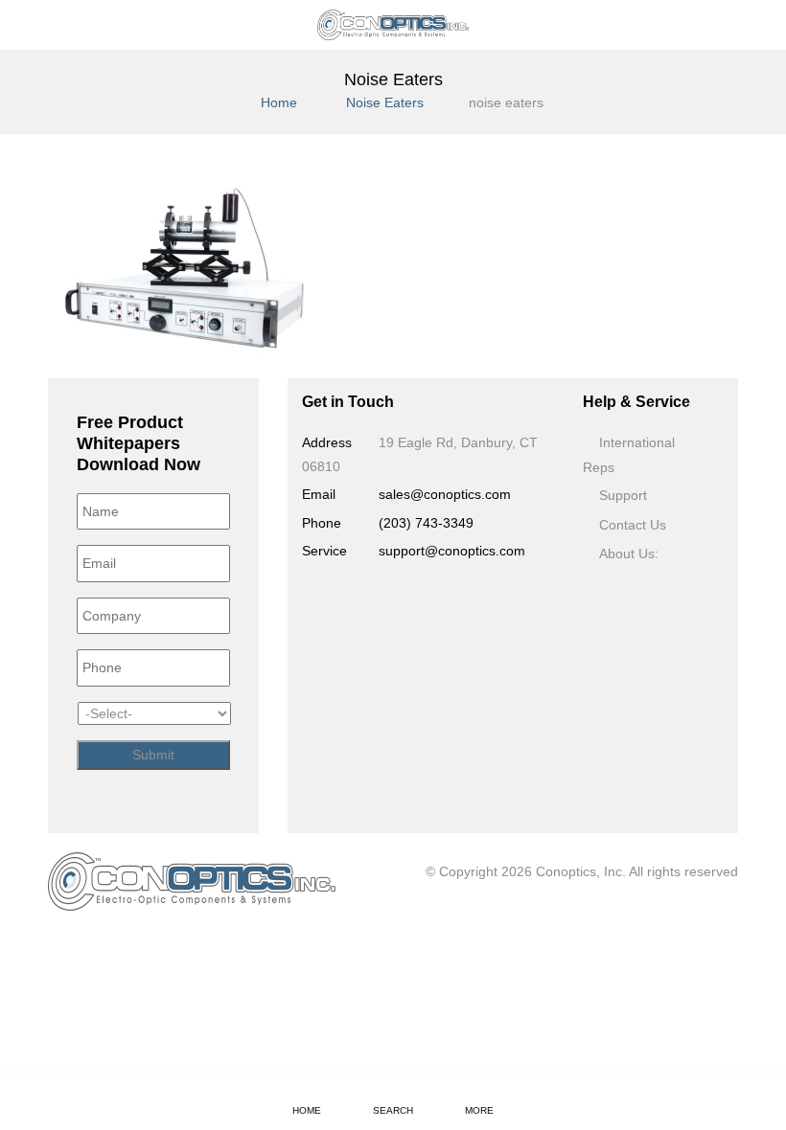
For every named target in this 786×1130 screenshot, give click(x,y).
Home (279, 102)
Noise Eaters (385, 102)
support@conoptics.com (452, 550)
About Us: (629, 553)
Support (623, 495)
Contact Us (632, 524)
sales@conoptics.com (445, 494)
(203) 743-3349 (426, 523)
